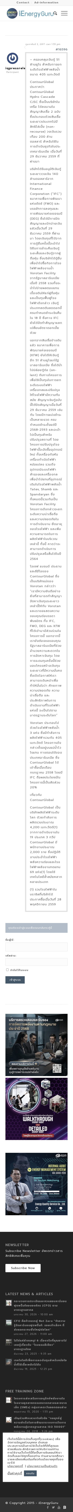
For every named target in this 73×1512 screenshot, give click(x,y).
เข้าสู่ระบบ (15, 979)
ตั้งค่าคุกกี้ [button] (14, 1473)
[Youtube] (59, 1507)
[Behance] (65, 1507)
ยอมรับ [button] (30, 1473)
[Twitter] (53, 1507)
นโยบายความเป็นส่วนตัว (42, 1466)
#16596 (62, 49)
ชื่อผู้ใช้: (9, 940)
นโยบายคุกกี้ (15, 1466)
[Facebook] (48, 1507)
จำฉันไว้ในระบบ (19, 970)
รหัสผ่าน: (10, 955)
